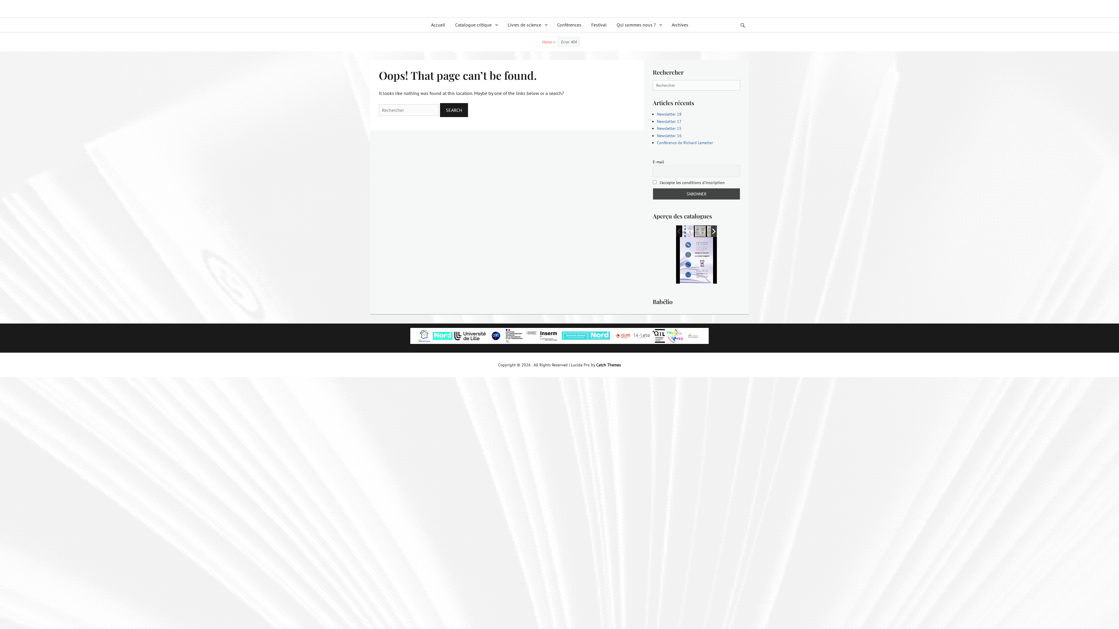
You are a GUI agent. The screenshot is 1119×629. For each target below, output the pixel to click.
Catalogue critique (473, 25)
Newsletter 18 (669, 114)
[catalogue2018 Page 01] (700, 231)
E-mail (658, 162)
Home (548, 42)
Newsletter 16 (669, 135)
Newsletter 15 (669, 128)
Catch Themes (608, 364)
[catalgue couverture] (688, 231)
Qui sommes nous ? (636, 25)
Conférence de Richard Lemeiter (685, 142)
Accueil (438, 25)
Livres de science (524, 25)
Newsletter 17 (669, 121)
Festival (599, 25)
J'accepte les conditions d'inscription (692, 182)
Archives (680, 25)
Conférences (569, 25)
